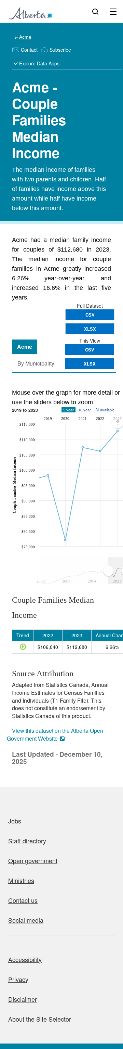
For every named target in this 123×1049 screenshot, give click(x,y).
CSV (90, 314)
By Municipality (35, 363)
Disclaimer (22, 999)
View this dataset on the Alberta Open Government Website (55, 734)
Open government (32, 860)
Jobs (14, 820)
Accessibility (25, 959)
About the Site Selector (39, 1018)
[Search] (95, 11)
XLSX (90, 328)
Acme (25, 37)
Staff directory (27, 840)
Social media (25, 920)
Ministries (21, 880)
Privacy (18, 979)
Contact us (23, 900)
